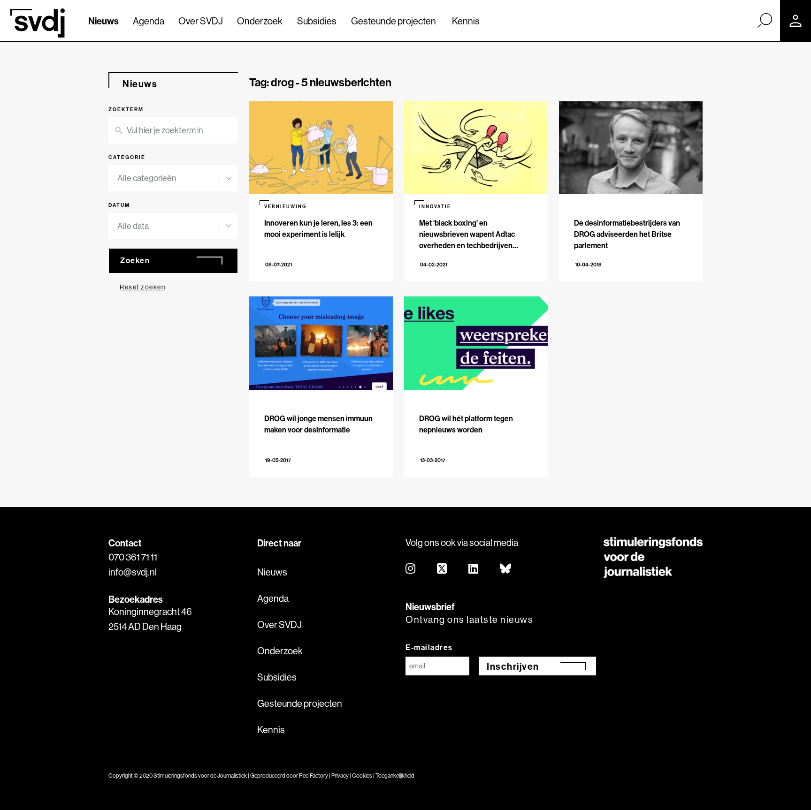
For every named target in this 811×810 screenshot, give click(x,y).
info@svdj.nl (132, 572)
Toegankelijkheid (394, 775)
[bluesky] (506, 569)
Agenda (148, 21)
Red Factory (313, 775)
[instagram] (411, 569)
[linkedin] (473, 569)
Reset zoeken (142, 287)
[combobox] (168, 178)
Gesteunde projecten (393, 21)
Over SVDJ (200, 21)
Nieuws (103, 21)
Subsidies (317, 21)
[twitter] (442, 569)
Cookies (362, 775)
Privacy (340, 775)
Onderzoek (260, 21)
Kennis (466, 21)
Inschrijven (513, 666)
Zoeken (135, 260)
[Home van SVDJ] (37, 23)
